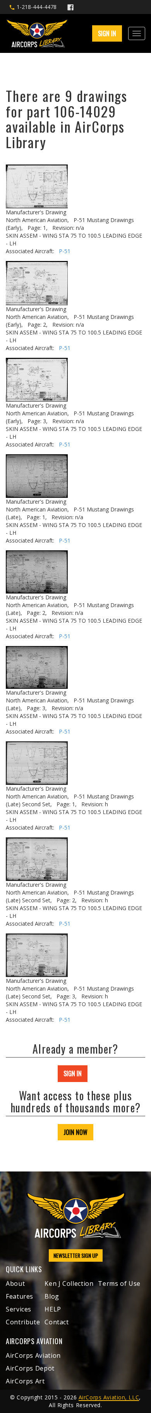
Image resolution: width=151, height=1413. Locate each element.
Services (18, 1309)
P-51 (64, 251)
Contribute (23, 1322)
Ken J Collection (69, 1283)
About (15, 1283)
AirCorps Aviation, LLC (109, 1397)
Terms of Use (119, 1283)
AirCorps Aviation (33, 1355)
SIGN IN (72, 1073)
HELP (53, 1309)
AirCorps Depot (30, 1368)
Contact (57, 1322)
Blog (52, 1296)
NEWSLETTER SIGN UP (75, 1255)
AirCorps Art (25, 1381)
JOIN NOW (75, 1132)
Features (19, 1296)
